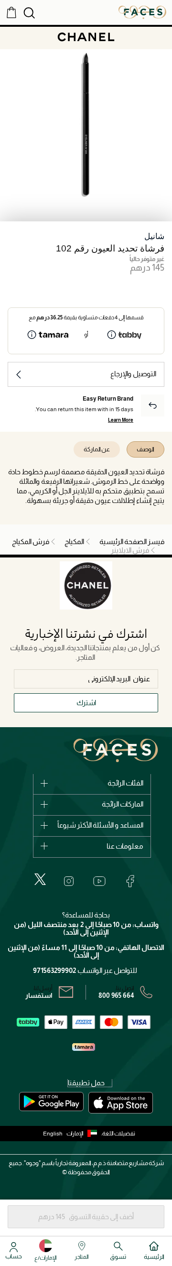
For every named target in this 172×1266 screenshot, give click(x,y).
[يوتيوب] (99, 881)
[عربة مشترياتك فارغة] (11, 12)
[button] (83, 1133)
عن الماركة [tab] (97, 449)
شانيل (154, 236)
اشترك (86, 702)
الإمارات (75, 1133)
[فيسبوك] (130, 881)
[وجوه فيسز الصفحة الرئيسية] (142, 12)
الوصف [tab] (145, 449)
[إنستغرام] (68, 881)
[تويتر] (40, 879)
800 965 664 (116, 995)
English (53, 1133)
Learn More (120, 420)
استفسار (39, 995)
